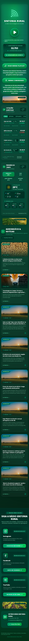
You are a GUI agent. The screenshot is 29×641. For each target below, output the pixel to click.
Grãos (12, 116)
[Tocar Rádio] (14, 32)
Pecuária (19, 116)
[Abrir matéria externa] (25, 333)
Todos (5, 116)
